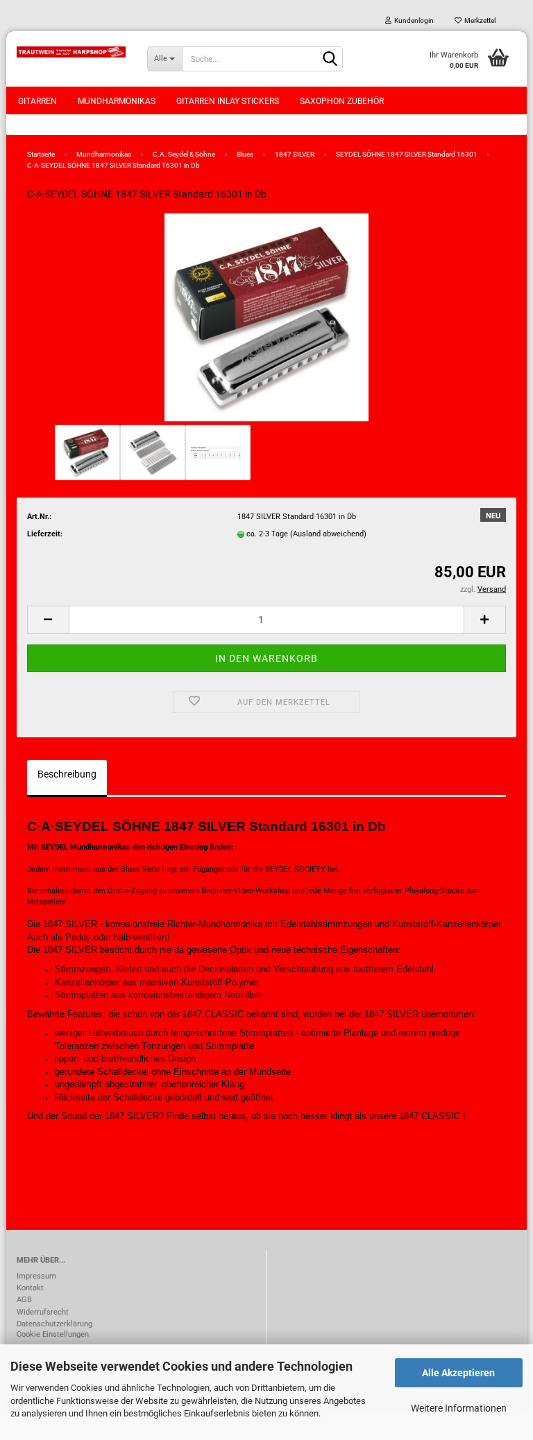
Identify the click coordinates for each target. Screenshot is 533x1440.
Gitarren (37, 101)
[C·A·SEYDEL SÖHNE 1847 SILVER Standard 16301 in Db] (266, 317)
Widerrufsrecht (43, 1312)
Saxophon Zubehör (342, 101)
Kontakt (30, 1287)
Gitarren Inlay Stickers (227, 101)
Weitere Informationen (459, 1408)
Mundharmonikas (116, 101)
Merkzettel (479, 20)
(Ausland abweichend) (328, 533)
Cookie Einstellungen (53, 1334)
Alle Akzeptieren (458, 1372)
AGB (24, 1299)
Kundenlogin (412, 20)
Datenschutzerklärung (54, 1323)
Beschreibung (66, 774)
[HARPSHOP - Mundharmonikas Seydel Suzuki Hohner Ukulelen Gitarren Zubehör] (71, 52)
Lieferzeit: (44, 533)
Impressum (36, 1276)
